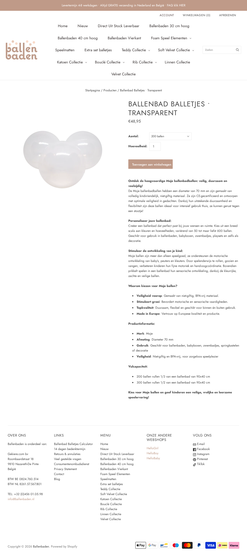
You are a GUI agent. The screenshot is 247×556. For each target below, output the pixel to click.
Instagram (202, 454)
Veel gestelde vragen (67, 459)
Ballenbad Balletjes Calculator (73, 444)
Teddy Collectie (134, 50)
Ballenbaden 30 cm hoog (169, 26)
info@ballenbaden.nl (21, 499)
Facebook (203, 449)
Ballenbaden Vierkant (124, 38)
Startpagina (92, 90)
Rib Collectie (143, 62)
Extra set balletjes (98, 50)
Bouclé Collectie (107, 62)
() (196, 15)
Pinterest (202, 459)
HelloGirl (152, 448)
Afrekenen (227, 15)
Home (63, 26)
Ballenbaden (41, 546)
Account (167, 15)
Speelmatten (64, 50)
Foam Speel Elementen (169, 38)
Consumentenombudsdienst (71, 464)
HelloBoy (152, 453)
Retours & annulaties (67, 454)
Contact (59, 474)
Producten (110, 90)
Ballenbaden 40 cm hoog (78, 38)
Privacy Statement (65, 469)
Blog (57, 479)
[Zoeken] (237, 50)
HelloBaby (153, 458)
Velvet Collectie (123, 74)
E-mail (200, 444)
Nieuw (83, 26)
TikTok (200, 464)
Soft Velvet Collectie (174, 50)
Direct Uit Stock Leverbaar (118, 26)
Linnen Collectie (177, 62)
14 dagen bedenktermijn (69, 449)
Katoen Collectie (70, 62)
